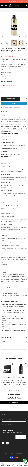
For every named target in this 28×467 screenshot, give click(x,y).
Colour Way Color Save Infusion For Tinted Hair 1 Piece (7, 381)
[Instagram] (7, 443)
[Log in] (22, 5)
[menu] (2, 5)
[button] (22, 36)
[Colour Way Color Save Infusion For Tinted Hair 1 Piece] (7, 369)
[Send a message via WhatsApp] (24, 460)
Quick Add (20, 377)
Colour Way (8, 72)
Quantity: (3, 91)
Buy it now (14, 103)
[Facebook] (3, 443)
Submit (21, 437)
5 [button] (18, 390)
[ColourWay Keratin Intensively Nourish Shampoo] (20, 369)
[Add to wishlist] (23, 99)
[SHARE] (26, 99)
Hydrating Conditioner (13, 291)
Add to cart (10, 99)
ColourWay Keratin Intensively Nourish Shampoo (20, 381)
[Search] (6, 5)
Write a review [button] (14, 403)
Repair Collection (12, 293)
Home (2, 9)
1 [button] (9, 390)
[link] (8, 464)
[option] (14, 25)
